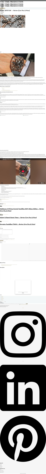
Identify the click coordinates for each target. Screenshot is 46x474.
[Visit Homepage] (11, 2)
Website (1, 237)
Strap (3, 89)
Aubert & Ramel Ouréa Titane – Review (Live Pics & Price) (18, 217)
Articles (2, 296)
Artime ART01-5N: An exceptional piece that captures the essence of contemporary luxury (9, 90)
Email (0, 236)
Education (2, 298)
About (2, 13)
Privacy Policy (13, 239)
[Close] (0, 294)
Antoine (3, 12)
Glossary (2, 297)
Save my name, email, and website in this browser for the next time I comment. (8, 238)
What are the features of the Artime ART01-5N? (5, 87)
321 (0, 220)
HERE (21, 193)
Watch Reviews (7, 199)
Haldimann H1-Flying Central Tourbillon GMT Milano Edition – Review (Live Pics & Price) (9, 264)
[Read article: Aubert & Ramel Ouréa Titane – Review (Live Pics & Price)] (23, 214)
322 (0, 227)
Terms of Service (9, 239)
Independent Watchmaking (3, 199)
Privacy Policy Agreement (2, 239)
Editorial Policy (2, 472)
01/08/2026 (1, 213)
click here (10, 197)
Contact (2, 300)
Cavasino (1, 221)
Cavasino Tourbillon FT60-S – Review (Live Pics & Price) (17, 224)
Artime (1, 13)
